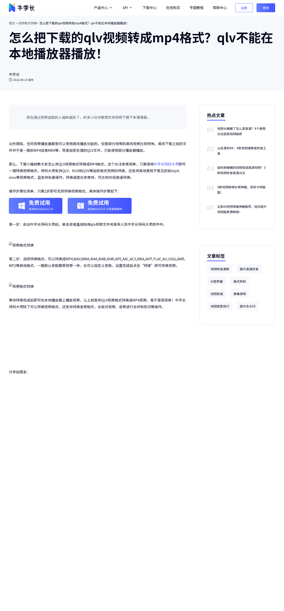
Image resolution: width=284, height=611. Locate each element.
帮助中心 (220, 7)
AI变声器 (217, 281)
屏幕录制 (240, 294)
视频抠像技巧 (220, 306)
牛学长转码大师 (166, 164)
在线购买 (173, 7)
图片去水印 (247, 306)
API (125, 7)
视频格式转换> (28, 23)
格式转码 (239, 281)
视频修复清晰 (220, 269)
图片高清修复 (249, 269)
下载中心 (149, 7)
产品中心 (101, 7)
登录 (266, 8)
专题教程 (196, 7)
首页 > (13, 23)
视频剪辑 (217, 294)
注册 (244, 8)
